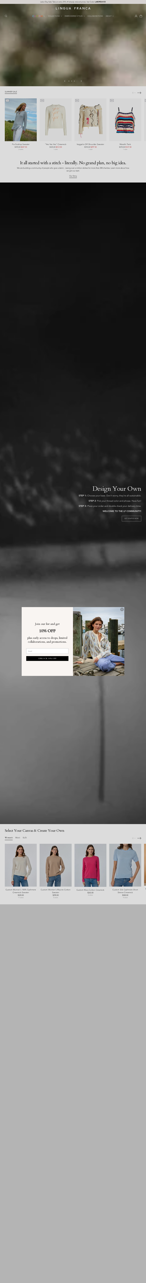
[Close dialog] (122, 609)
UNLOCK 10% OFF (47, 658)
